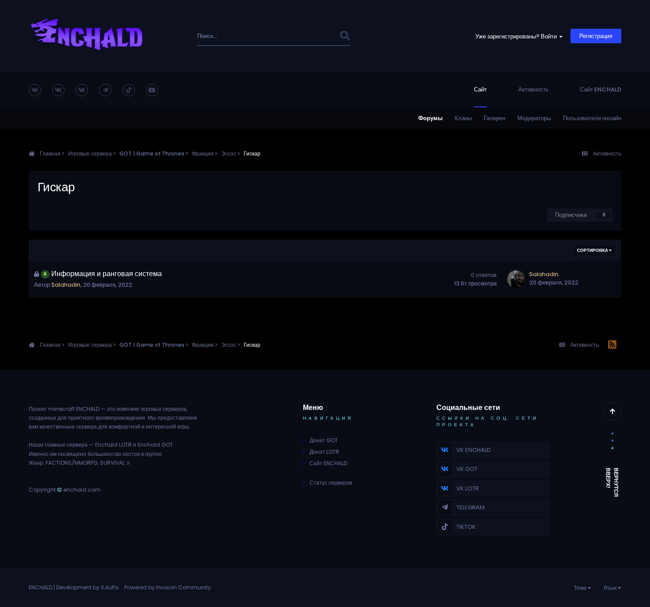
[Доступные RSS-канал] (612, 345)
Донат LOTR (324, 451)
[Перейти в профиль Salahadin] (516, 279)
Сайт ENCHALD (600, 89)
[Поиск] (345, 36)
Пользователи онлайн (592, 118)
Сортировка (593, 250)
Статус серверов (331, 482)
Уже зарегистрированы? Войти (517, 36)
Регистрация (595, 36)
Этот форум (311, 36)
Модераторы (534, 118)
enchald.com (81, 489)
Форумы (430, 118)
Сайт (480, 89)
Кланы (463, 118)
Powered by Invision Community (167, 587)
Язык (611, 588)
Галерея (494, 118)
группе (153, 454)
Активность (533, 89)
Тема (581, 588)
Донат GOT (324, 440)
